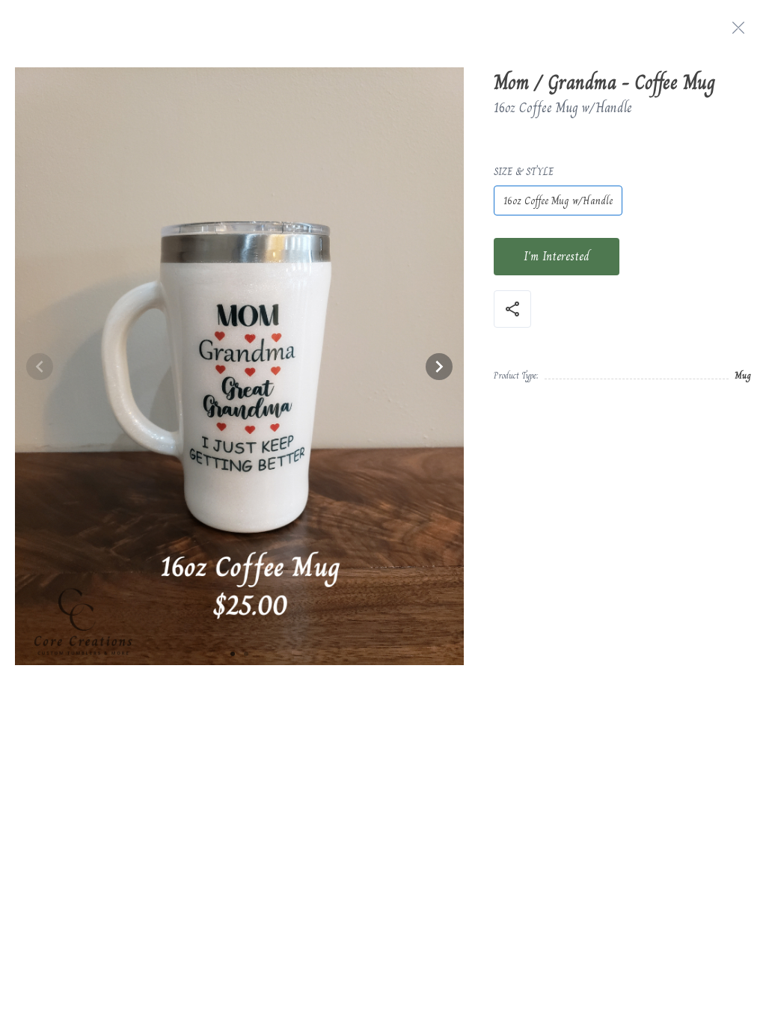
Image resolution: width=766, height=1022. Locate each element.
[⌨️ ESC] (738, 27)
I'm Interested (556, 256)
